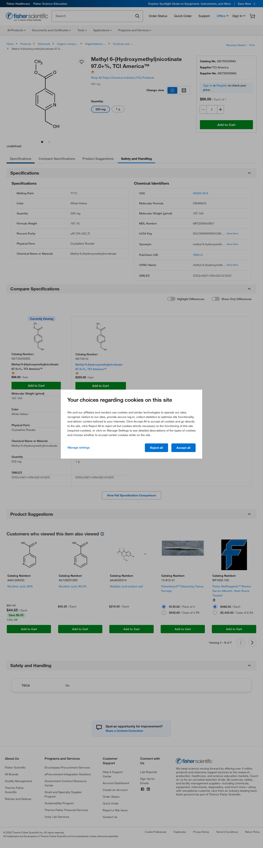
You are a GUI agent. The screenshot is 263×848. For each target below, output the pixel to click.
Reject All (156, 448)
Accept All (183, 448)
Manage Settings (79, 447)
